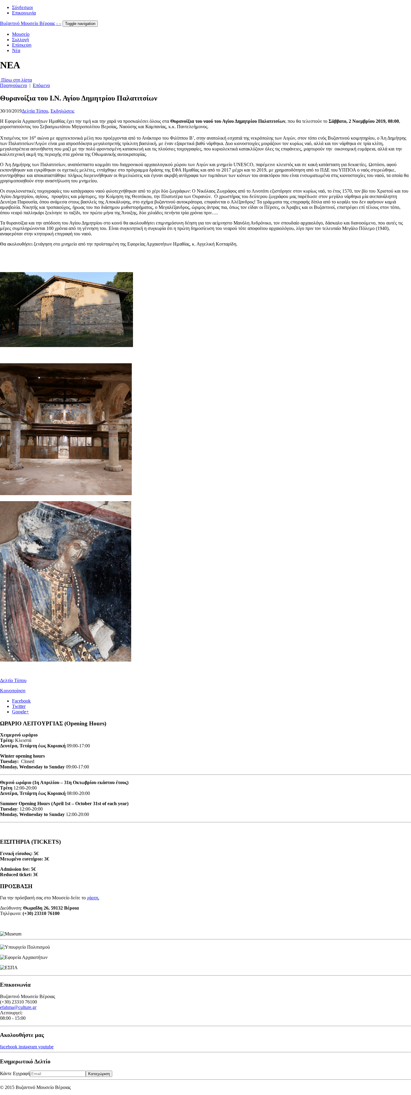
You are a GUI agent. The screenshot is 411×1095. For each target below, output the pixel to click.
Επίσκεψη (21, 45)
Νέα (16, 50)
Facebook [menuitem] (21, 700)
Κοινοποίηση (12, 690)
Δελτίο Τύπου (13, 680)
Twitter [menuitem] (19, 706)
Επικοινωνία (24, 12)
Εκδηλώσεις (62, 110)
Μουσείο (20, 34)
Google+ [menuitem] (20, 711)
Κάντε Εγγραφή (15, 1073)
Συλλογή (20, 39)
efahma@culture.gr (18, 1007)
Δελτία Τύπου (35, 110)
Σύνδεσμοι (22, 7)
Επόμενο (41, 85)
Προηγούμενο (13, 85)
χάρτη (92, 897)
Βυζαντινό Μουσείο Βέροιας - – (30, 23)
